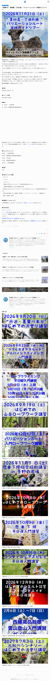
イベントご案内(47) (15, 226)
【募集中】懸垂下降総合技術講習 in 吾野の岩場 (14, 488)
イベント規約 (30, 144)
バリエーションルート (5, 5)
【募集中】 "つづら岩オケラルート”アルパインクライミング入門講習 (18, 267)
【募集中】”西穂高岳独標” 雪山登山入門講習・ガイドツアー (17, 635)
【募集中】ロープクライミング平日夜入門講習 (12, 277)
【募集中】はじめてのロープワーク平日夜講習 (14, 517)
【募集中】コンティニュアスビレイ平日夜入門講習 (15, 576)
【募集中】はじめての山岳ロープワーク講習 (13, 429)
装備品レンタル (28, 202)
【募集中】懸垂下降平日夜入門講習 (11, 547)
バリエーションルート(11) (6, 226)
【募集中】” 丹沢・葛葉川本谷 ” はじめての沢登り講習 (14, 256)
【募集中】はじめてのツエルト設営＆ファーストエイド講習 (17, 606)
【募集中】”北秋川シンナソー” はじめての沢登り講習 (15, 665)
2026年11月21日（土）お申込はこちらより (13, 218)
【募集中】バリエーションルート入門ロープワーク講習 (16, 458)
